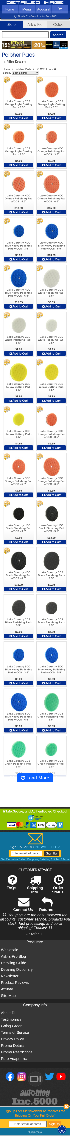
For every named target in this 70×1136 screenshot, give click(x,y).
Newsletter (9, 976)
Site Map (8, 996)
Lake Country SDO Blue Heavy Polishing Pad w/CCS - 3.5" (18, 669)
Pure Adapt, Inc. (14, 1059)
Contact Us (23, 910)
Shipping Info (35, 890)
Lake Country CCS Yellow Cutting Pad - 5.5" (51, 386)
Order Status (57, 890)
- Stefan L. (35, 934)
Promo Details (12, 1045)
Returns (46, 910)
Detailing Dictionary (17, 969)
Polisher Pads (23, 69)
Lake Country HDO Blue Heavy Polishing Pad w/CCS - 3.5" (18, 245)
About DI (8, 1013)
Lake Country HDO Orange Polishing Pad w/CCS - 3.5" (51, 151)
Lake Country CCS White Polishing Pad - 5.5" (18, 339)
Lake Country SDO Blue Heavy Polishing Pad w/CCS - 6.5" (18, 716)
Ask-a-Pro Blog (13, 956)
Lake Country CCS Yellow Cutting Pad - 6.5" (19, 386)
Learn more (35, 1132)
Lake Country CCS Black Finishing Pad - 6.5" (51, 575)
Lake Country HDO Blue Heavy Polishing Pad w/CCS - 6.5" (18, 292)
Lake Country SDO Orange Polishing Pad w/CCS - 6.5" (51, 481)
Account (43, 9)
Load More (37, 777)
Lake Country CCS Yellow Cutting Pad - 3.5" (19, 434)
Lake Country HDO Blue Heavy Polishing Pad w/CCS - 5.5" (51, 245)
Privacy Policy (12, 1039)
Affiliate (7, 989)
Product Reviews (15, 982)
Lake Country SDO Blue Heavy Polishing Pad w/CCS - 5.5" (51, 669)
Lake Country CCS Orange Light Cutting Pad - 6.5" (18, 104)
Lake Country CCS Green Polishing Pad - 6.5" (51, 716)
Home (9, 9)
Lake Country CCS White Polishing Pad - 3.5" (51, 339)
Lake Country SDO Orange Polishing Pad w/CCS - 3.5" (51, 434)
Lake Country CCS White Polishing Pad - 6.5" (51, 292)
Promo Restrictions (16, 1052)
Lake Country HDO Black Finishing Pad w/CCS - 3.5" (18, 528)
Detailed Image (35, 2)
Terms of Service (15, 1032)
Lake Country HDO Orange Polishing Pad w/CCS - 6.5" (51, 198)
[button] (62, 1129)
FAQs (11, 888)
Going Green (11, 1026)
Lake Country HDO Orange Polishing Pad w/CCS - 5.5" (18, 198)
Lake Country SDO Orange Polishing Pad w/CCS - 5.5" (18, 481)
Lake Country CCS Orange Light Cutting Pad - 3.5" (18, 151)
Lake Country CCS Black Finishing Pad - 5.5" (18, 622)
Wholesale (9, 950)
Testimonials (11, 1019)
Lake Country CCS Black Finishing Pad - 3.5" (51, 622)
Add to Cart (20, 118)
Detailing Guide (13, 963)
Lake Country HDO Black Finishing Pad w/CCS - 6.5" (18, 575)
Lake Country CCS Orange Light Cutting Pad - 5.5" (51, 104)
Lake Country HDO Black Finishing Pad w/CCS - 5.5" (51, 528)
